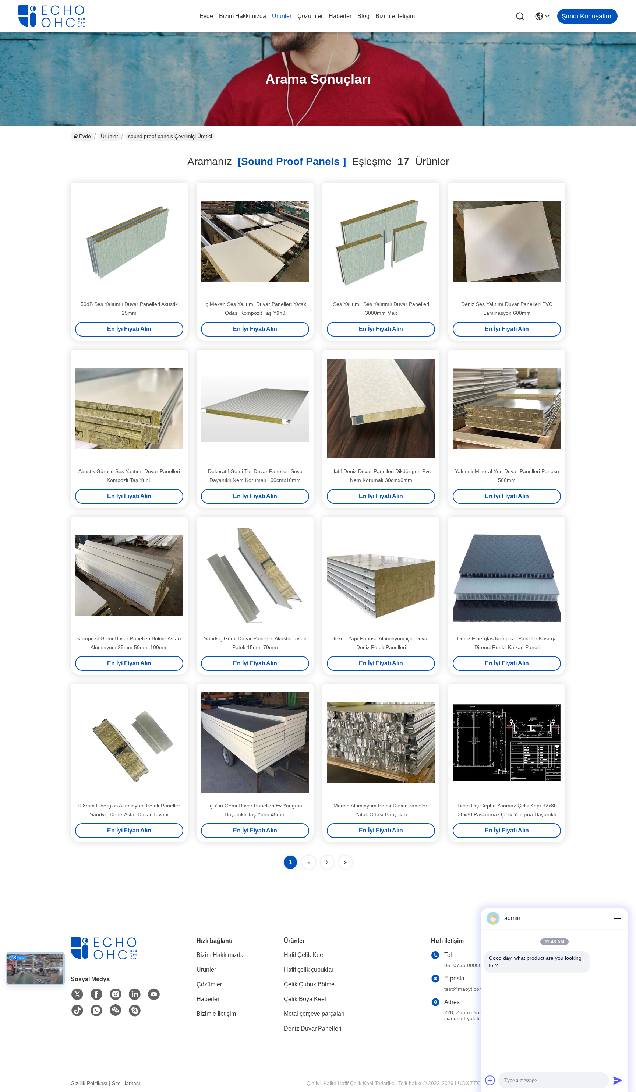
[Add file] (490, 1080)
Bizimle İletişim (395, 16)
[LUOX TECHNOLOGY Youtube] (153, 994)
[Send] (617, 1080)
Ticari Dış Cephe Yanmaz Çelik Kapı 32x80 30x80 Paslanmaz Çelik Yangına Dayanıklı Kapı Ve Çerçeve (507, 814)
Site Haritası (126, 1083)
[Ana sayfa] (111, 957)
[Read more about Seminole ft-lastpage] (345, 862)
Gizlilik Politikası (89, 1083)
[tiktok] (77, 1010)
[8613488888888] (96, 1010)
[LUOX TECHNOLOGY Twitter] (77, 994)
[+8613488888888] (134, 1010)
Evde (206, 16)
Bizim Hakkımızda (242, 16)
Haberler (340, 16)
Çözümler (310, 16)
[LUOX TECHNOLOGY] (58, 16)
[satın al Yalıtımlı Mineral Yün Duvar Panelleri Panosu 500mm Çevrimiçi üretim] (507, 408)
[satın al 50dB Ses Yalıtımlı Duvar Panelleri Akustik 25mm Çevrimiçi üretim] (129, 241)
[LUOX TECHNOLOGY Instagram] (115, 994)
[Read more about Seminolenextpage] (327, 862)
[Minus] (617, 918)
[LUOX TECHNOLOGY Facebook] (96, 994)
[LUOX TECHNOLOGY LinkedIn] (134, 994)
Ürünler (282, 16)
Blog (363, 16)
